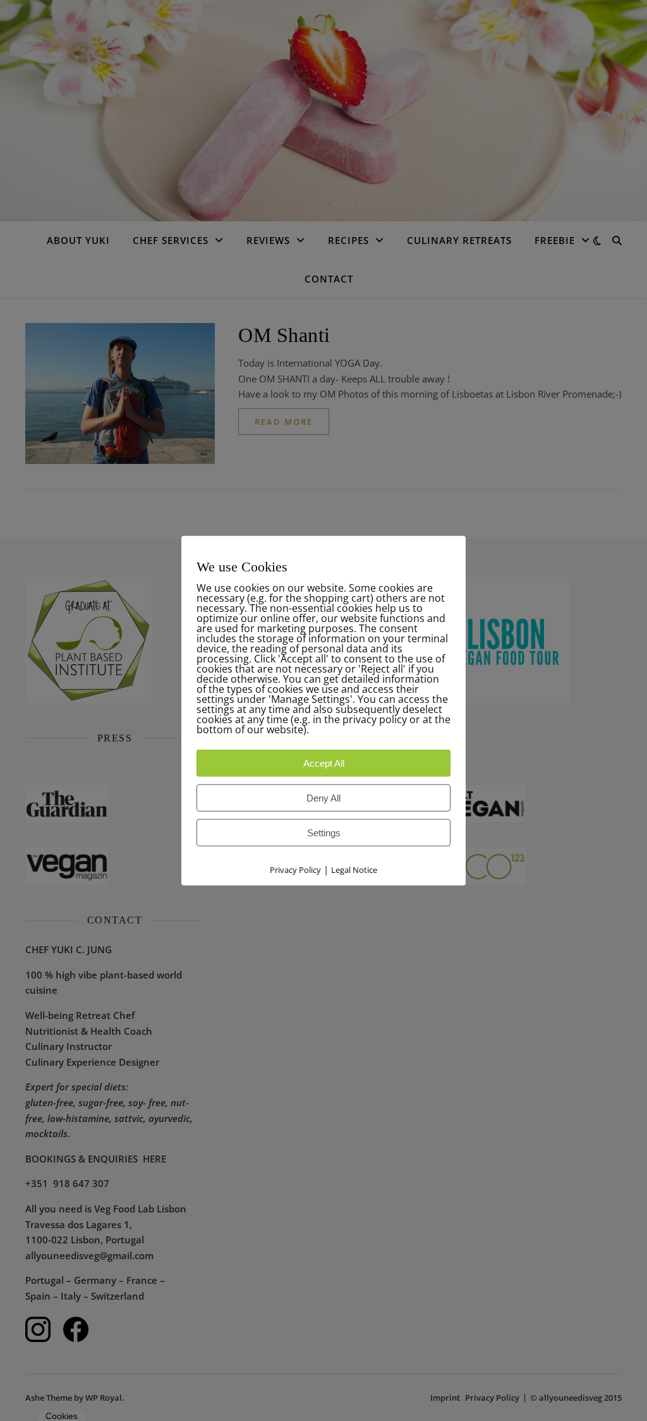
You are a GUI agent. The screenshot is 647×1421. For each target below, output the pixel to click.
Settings (324, 832)
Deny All (323, 798)
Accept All (323, 763)
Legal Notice (354, 869)
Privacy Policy (295, 869)
